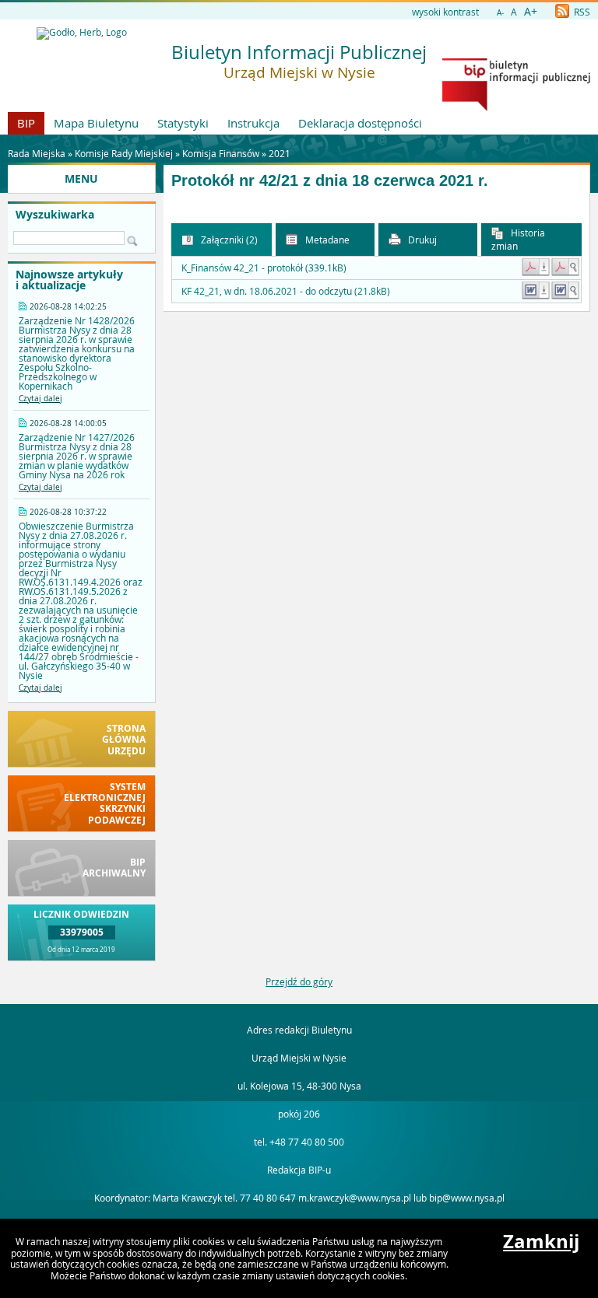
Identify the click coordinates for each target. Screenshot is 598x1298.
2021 (279, 153)
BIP (26, 123)
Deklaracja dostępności (360, 123)
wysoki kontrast (445, 11)
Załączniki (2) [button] (228, 239)
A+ (530, 11)
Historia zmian (518, 239)
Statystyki (183, 123)
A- (500, 13)
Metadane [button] (326, 239)
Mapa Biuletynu (96, 123)
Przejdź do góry (299, 981)
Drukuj (421, 239)
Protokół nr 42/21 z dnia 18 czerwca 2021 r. (329, 180)
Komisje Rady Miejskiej (124, 153)
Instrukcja (253, 123)
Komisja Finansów (220, 153)
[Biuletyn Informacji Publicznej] (516, 107)
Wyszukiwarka (55, 214)
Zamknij (541, 1241)
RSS (581, 11)
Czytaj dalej (40, 399)
